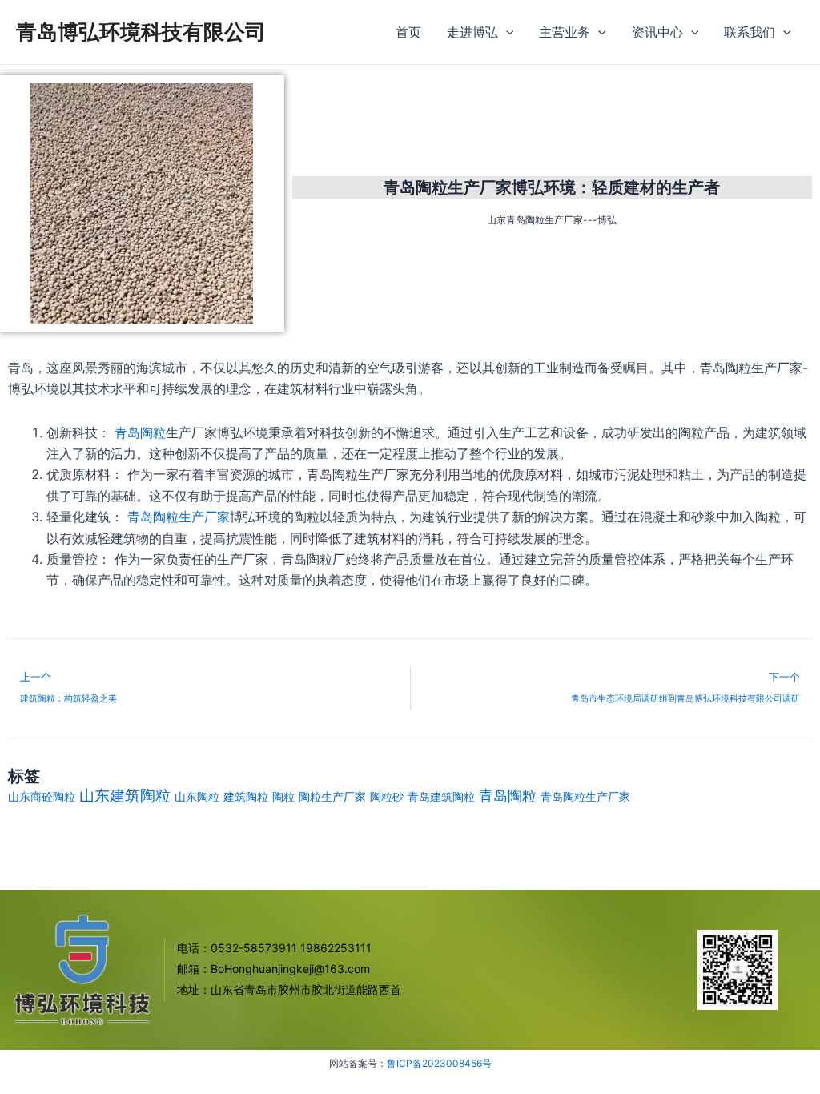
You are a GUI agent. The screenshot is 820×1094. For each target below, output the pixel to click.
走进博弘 (472, 32)
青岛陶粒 (138, 432)
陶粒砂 (387, 796)
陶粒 (283, 796)
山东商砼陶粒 (41, 796)
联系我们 (749, 32)
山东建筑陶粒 (125, 795)
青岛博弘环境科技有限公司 (141, 31)
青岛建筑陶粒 (441, 796)
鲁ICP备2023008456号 (439, 1063)
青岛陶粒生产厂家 (178, 517)
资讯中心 (657, 32)
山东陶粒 (197, 796)
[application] (506, 32)
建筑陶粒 (245, 796)
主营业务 (564, 32)
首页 (408, 32)
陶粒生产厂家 (332, 796)
